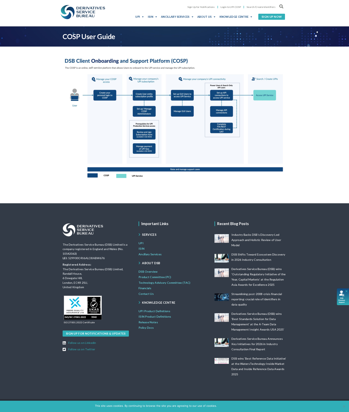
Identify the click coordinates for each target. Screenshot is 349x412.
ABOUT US (204, 16)
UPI (137, 16)
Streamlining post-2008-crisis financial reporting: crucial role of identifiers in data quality (256, 299)
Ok (220, 405)
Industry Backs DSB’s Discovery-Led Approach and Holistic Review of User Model (256, 240)
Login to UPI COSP (231, 6)
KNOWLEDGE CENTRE (234, 16)
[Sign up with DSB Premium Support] (343, 296)
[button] (271, 17)
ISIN (150, 16)
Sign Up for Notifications (201, 6)
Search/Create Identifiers (261, 6)
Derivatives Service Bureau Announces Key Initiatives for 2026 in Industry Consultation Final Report (257, 344)
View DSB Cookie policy (239, 405)
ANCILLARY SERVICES (175, 16)
